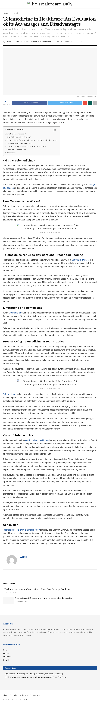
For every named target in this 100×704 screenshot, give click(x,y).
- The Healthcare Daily (18, 699)
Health (6, 660)
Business (7, 657)
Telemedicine (9, 394)
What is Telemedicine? (16, 134)
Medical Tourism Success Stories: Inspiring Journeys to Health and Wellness (36, 677)
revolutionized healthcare (37, 440)
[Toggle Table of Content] (55, 130)
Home (5, 13)
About (5, 695)
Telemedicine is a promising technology (21, 530)
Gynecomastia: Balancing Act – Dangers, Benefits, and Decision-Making (34, 674)
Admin (8, 42)
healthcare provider (80, 260)
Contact (36, 695)
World (6, 653)
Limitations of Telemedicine (19, 143)
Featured (14, 13)
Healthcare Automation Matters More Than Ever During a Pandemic (37, 589)
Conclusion (12, 153)
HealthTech (46, 42)
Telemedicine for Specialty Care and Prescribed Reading (32, 140)
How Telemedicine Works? (19, 137)
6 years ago (11, 593)
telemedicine (15, 313)
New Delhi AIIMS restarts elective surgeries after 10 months (43, 598)
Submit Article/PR (20, 695)
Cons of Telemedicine (16, 150)
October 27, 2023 (23, 42)
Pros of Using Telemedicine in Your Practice (26, 146)
